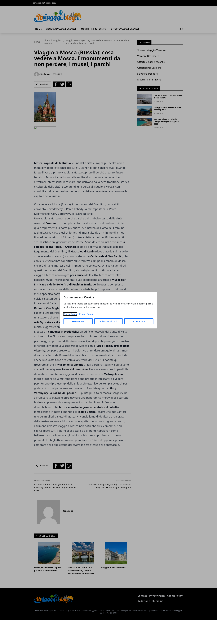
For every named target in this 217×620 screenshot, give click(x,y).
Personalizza (78, 321)
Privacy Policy (86, 314)
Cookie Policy (70, 314)
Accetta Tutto (139, 321)
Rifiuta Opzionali (108, 321)
